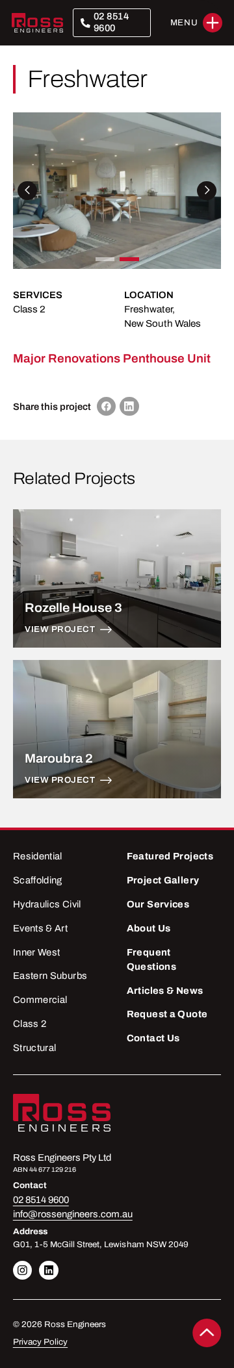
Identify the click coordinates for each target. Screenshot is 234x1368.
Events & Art (40, 928)
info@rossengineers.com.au (73, 1214)
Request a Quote (167, 1014)
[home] (37, 22)
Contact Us (153, 1038)
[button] (196, 22)
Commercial (40, 999)
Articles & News (165, 990)
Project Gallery (163, 880)
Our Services (158, 904)
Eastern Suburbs (50, 975)
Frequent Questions (151, 959)
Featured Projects (170, 856)
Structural (35, 1048)
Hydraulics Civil (47, 904)
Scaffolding (37, 880)
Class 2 (29, 309)
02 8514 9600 (111, 22)
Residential (37, 856)
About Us (149, 928)
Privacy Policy (40, 1342)
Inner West (36, 952)
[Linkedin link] (22, 1270)
